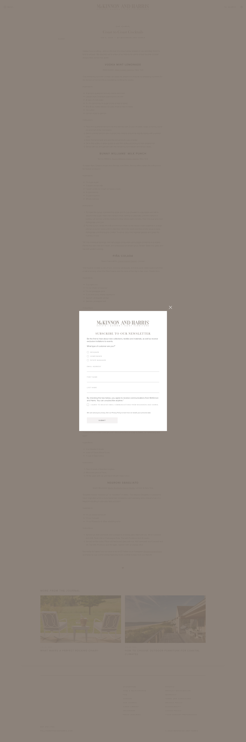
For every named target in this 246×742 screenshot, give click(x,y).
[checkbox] (123, 357)
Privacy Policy (116, 413)
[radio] (123, 352)
